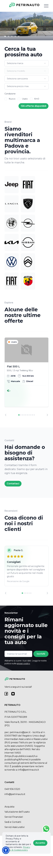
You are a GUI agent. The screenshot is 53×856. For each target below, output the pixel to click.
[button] (6, 850)
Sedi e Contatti (13, 822)
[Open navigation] (46, 6)
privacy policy (23, 663)
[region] (26, 376)
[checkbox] (6, 99)
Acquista (9, 806)
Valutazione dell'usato (17, 811)
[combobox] (26, 63)
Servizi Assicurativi (14, 827)
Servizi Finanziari (14, 817)
